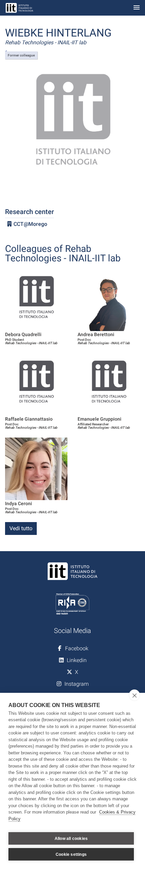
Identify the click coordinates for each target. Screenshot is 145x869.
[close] (134, 695)
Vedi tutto (20, 528)
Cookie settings (71, 854)
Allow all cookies (71, 838)
